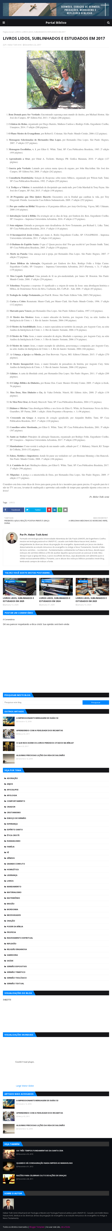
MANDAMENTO (14, 886)
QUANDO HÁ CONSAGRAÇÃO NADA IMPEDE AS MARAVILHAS (44, 1163)
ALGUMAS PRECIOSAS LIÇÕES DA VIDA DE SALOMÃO (40, 755)
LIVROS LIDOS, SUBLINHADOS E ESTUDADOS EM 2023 (91, 599)
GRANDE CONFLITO (16, 863)
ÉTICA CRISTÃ (13, 835)
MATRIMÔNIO (13, 898)
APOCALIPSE (12, 789)
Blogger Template (36, 1227)
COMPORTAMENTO (16, 801)
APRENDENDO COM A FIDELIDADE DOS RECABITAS (39, 730)
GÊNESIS (11, 858)
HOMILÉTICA (13, 869)
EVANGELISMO (13, 841)
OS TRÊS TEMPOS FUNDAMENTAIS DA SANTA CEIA (39, 1150)
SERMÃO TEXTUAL (15, 983)
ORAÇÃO (11, 920)
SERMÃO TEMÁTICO (16, 972)
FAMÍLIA (10, 846)
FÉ (8, 852)
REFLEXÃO (11, 943)
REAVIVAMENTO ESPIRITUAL (20, 938)
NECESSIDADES (14, 915)
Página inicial (8, 32)
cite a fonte (65, 1227)
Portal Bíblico (56, 23)
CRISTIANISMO (14, 812)
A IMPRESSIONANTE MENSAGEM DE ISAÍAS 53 (37, 718)
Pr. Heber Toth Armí (13, 45)
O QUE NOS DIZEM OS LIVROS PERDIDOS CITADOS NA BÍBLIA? (45, 743)
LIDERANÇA (12, 875)
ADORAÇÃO (12, 778)
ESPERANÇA (12, 824)
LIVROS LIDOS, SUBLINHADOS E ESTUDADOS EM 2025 (18, 599)
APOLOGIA (12, 795)
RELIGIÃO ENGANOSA (17, 949)
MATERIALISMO (14, 892)
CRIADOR (11, 806)
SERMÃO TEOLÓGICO (17, 977)
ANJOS (10, 784)
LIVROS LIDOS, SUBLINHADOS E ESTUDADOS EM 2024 (54, 599)
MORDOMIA (12, 909)
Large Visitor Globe (25, 1085)
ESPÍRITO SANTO (15, 829)
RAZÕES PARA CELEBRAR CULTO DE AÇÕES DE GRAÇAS (41, 1175)
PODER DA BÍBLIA (15, 926)
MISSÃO (10, 903)
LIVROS (18, 32)
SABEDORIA (12, 955)
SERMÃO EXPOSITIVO (17, 966)
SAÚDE (10, 960)
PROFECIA (11, 932)
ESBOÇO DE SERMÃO (16, 818)
